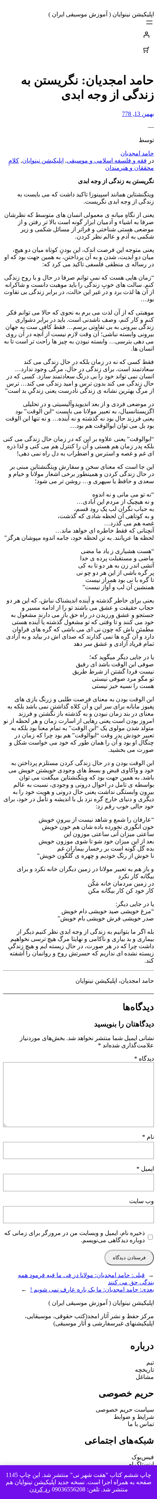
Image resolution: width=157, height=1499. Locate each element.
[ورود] (78, 34)
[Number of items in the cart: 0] (146, 49)
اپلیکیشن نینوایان (43, 160)
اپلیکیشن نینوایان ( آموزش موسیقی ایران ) (101, 14)
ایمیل (145, 1168)
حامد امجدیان (137, 153)
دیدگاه (144, 1058)
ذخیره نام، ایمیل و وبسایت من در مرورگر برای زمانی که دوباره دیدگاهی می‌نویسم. (74, 1236)
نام (148, 1137)
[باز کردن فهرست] (149, 22)
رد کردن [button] (39, 1489)
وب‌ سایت (141, 1201)
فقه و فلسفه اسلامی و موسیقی (107, 160)
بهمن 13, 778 (138, 114)
